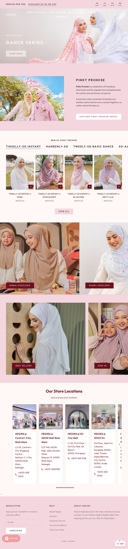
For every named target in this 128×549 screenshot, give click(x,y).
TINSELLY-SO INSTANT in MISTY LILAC (108, 195)
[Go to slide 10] (73, 487)
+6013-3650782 (52, 469)
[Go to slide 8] (69, 487)
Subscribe (16, 530)
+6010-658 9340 (23, 474)
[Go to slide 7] (67, 487)
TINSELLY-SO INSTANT (23, 146)
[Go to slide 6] (65, 487)
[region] (64, 36)
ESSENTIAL (62, 17)
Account (53, 516)
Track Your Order (57, 529)
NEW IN (72, 12)
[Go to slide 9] (71, 487)
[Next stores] (119, 444)
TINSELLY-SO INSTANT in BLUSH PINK (79, 195)
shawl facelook (99, 285)
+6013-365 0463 (102, 473)
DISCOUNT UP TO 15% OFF (42, 4)
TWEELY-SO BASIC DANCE (93, 146)
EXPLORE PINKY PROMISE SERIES (99, 116)
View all (64, 211)
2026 (81, 12)
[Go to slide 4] (61, 487)
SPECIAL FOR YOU (36, 12)
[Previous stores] (8, 444)
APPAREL (92, 12)
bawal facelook (20, 285)
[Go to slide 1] (55, 487)
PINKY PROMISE (57, 12)
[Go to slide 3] (59, 487)
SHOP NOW (16, 52)
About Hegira (55, 511)
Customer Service (57, 520)
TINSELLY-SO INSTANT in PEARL (20, 195)
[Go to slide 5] (63, 487)
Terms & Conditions (58, 525)
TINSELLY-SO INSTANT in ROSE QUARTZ (49, 195)
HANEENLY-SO (57, 146)
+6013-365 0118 (78, 458)
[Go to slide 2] (57, 487)
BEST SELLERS (24, 365)
